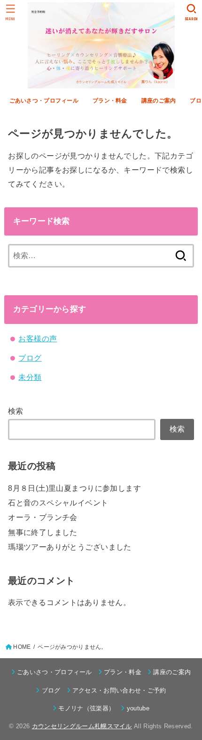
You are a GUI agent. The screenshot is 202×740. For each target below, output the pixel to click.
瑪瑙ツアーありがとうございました (70, 547)
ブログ (29, 358)
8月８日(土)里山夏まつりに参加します (74, 488)
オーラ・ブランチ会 (43, 517)
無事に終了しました (43, 532)
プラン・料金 (110, 100)
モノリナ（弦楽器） (86, 708)
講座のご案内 (158, 100)
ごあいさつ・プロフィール (43, 100)
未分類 (29, 377)
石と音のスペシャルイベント (58, 502)
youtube (138, 708)
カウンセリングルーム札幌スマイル (82, 726)
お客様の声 (37, 338)
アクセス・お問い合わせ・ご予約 (119, 690)
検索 (15, 411)
